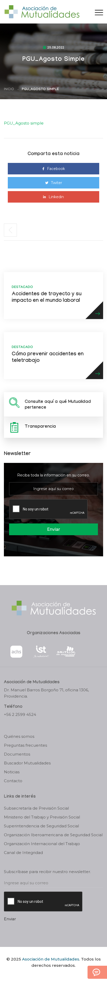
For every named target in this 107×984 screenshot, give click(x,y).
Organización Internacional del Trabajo (42, 843)
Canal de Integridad (23, 852)
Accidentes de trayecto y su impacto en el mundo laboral (47, 297)
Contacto (13, 780)
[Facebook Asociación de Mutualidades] (48, 974)
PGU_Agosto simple (24, 123)
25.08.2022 (55, 48)
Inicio (9, 89)
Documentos (17, 754)
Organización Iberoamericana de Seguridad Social (53, 834)
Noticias (11, 771)
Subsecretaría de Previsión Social (36, 808)
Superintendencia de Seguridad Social (41, 825)
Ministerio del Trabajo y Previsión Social (42, 817)
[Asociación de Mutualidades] (42, 11)
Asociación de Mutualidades (50, 959)
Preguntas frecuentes (25, 745)
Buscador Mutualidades (27, 763)
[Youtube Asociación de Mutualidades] (58, 974)
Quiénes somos (19, 736)
